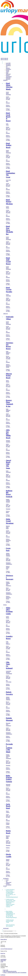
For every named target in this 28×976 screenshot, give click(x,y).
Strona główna (4, 939)
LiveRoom (3, 974)
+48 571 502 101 (4, 59)
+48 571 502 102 (4, 58)
